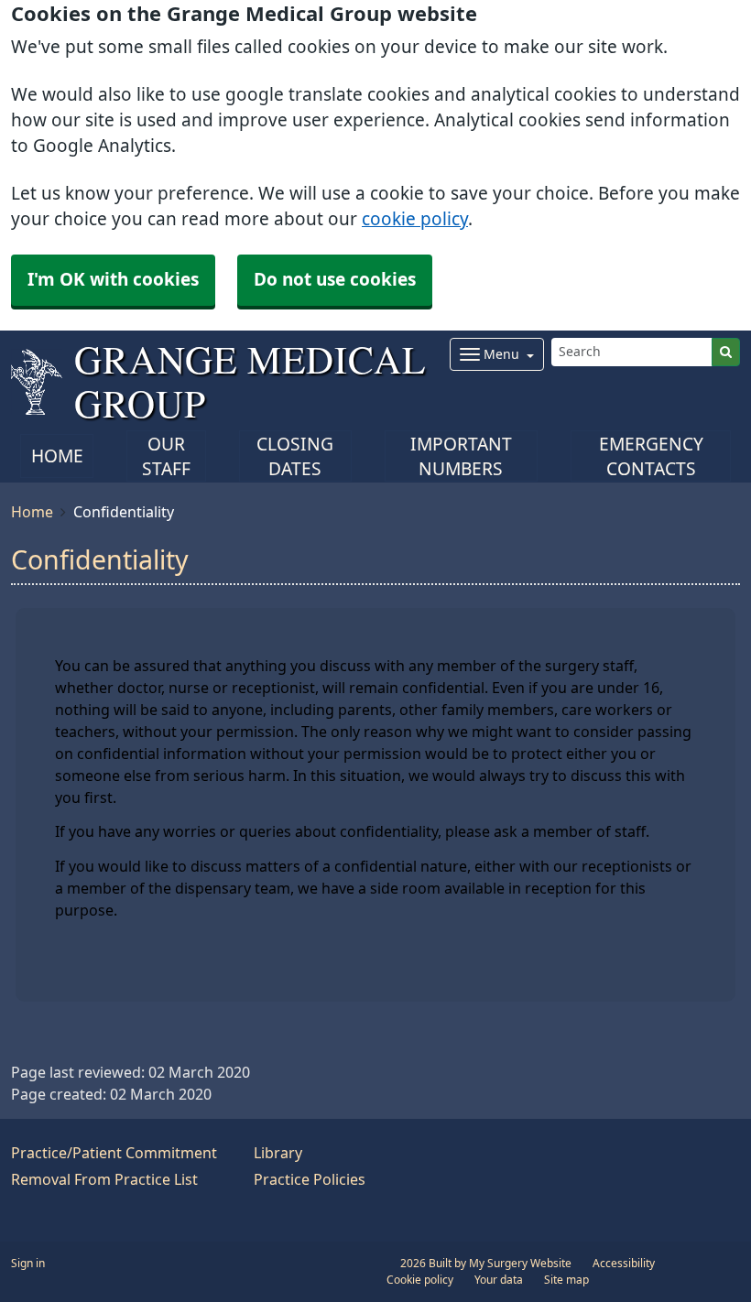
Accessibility (624, 1263)
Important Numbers (461, 457)
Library (278, 1152)
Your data (498, 1280)
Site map (566, 1280)
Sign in (28, 1263)
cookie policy (415, 219)
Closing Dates (294, 457)
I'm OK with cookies (113, 279)
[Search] (726, 352)
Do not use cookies (335, 279)
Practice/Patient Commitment (114, 1152)
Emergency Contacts (651, 457)
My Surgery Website (520, 1263)
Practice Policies (309, 1179)
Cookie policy (419, 1280)
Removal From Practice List (104, 1179)
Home (57, 456)
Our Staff (166, 457)
